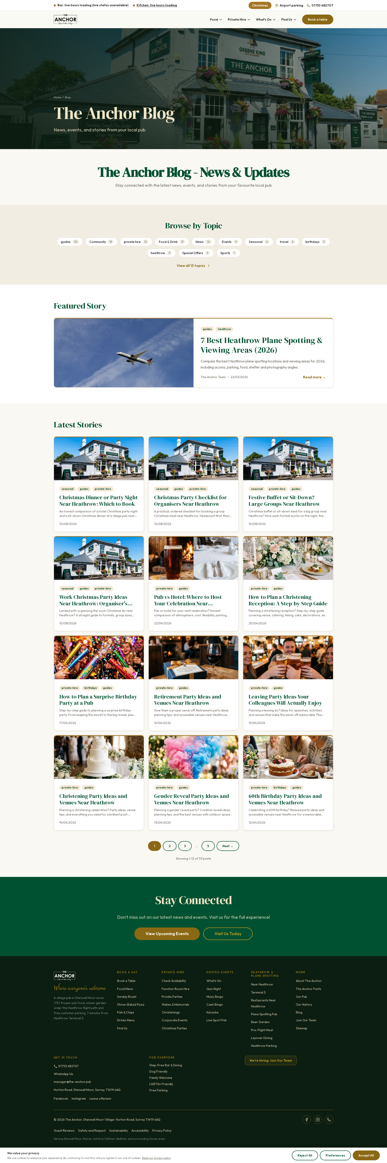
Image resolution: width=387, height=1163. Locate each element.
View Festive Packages (193, 616)
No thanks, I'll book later (194, 627)
